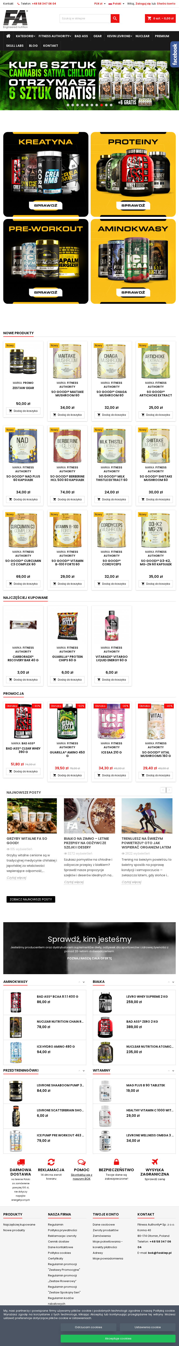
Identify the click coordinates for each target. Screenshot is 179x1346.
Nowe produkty (18, 332)
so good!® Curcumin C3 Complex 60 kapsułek (23, 564)
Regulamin (55, 1224)
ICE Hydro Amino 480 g (56, 1046)
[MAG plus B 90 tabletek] (105, 1091)
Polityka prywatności (62, 1230)
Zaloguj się (143, 3)
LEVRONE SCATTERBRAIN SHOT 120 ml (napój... (60, 1110)
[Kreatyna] (45, 174)
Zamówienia (102, 1236)
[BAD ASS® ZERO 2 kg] (105, 1027)
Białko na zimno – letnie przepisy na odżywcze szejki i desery (86, 843)
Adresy (98, 1253)
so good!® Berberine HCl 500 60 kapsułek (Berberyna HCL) (67, 479)
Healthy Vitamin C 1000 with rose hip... (150, 1110)
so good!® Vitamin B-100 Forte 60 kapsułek (67, 564)
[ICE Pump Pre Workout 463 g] (16, 1141)
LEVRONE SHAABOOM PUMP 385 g (60, 1085)
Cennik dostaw (58, 1241)
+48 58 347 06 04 (44, 3)
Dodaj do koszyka (23, 411)
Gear (97, 36)
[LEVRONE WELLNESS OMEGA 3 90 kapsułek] (105, 1141)
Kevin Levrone (118, 36)
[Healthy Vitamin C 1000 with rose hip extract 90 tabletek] (105, 1116)
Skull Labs (15, 45)
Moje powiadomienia (108, 1258)
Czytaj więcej (16, 877)
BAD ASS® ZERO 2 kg (142, 1021)
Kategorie (24, 36)
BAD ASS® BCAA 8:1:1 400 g (57, 996)
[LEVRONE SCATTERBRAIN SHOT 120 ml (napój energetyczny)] (16, 1116)
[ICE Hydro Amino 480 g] (16, 1052)
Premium (162, 36)
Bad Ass (81, 36)
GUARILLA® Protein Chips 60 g (67, 658)
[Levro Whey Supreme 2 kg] (105, 1002)
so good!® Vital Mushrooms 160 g (156, 754)
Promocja (13, 693)
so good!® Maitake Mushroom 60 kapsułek (67, 395)
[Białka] (133, 174)
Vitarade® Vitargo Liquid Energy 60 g (112, 658)
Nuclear (143, 36)
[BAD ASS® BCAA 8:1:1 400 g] (16, 1002)
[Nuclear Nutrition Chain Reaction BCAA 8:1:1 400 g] (16, 1027)
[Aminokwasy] (133, 261)
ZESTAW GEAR (23, 388)
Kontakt (8, 3)
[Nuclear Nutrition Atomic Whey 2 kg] (105, 1052)
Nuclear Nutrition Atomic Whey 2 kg (150, 1046)
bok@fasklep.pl (160, 1253)
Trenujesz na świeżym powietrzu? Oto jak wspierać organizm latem (146, 843)
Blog (33, 45)
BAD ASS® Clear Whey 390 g (23, 750)
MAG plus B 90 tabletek (145, 1085)
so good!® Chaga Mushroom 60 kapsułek (111, 395)
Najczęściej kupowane (19, 1224)
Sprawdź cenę (155, 1179)
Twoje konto (106, 1214)
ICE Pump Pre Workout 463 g (60, 1135)
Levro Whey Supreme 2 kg (147, 996)
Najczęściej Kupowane (25, 597)
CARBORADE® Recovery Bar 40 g (23, 658)
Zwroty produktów (106, 1230)
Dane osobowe (104, 1224)
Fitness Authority (54, 36)
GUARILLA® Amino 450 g (67, 754)
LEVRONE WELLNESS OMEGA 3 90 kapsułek (150, 1135)
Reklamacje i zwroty (62, 1236)
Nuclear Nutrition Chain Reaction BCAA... (60, 1021)
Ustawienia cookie (148, 1327)
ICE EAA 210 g (111, 752)
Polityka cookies (59, 1253)
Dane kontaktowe (60, 1247)
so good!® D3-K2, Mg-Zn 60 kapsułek (156, 562)
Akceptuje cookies (118, 1338)
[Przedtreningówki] (45, 261)
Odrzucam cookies (88, 1327)
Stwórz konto (166, 3)
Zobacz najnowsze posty (31, 899)
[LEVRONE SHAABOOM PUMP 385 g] (16, 1091)
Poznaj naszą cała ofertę (89, 958)
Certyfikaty (55, 1258)
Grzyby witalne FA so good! (27, 840)
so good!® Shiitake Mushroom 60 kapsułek (156, 479)
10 (111, 105)
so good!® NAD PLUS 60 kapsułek (23, 478)
